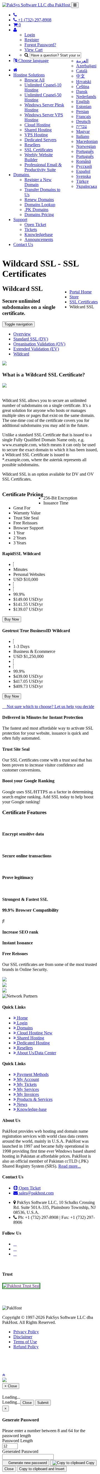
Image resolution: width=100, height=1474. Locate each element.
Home (22, 1018)
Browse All (34, 80)
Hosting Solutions (29, 75)
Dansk (82, 91)
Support (20, 219)
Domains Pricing (39, 214)
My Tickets (26, 1084)
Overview (22, 334)
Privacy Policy (26, 1331)
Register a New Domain (38, 182)
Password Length (17, 1440)
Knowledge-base (31, 1109)
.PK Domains (36, 209)
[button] (3, 1375)
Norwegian (86, 146)
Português (85, 151)
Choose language (33, 60)
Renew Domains (39, 199)
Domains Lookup (39, 204)
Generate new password (27, 1463)
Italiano (82, 136)
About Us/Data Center (36, 1052)
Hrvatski (83, 81)
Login (29, 34)
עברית (81, 126)
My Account (27, 1079)
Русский (84, 166)
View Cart (33, 49)
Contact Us (23, 244)
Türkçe (82, 181)
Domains (21, 174)
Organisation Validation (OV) (39, 344)
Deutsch (83, 121)
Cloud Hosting (37, 124)
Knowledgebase (38, 234)
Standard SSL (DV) (30, 339)
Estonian (83, 106)
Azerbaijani (86, 65)
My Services (27, 1089)
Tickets (30, 229)
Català (81, 70)
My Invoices (27, 1094)
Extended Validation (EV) (36, 349)
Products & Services (34, 1099)
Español (83, 171)
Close (27, 1403)
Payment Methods (32, 1074)
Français (83, 116)
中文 (80, 76)
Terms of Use (25, 1341)
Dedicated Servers (40, 139)
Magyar (83, 131)
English (82, 101)
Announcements (38, 239)
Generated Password (20, 1451)
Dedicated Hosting (33, 1042)
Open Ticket (35, 224)
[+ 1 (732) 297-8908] (15, 14)
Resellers (32, 144)
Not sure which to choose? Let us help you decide (50, 706)
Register (31, 39)
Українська (86, 186)
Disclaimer (22, 1336)
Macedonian (87, 141)
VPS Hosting (36, 134)
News (21, 1104)
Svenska (83, 176)
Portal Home (80, 291)
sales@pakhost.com (36, 1193)
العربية (82, 60)
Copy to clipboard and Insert (41, 1469)
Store (74, 296)
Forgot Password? (40, 44)
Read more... (69, 1166)
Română (83, 161)
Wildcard (21, 354)
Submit (43, 1403)
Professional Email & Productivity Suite (43, 167)
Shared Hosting (38, 129)
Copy (89, 1463)
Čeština (82, 86)
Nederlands (86, 96)
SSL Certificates (38, 149)
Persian (82, 111)
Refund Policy (26, 1346)
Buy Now (11, 619)
